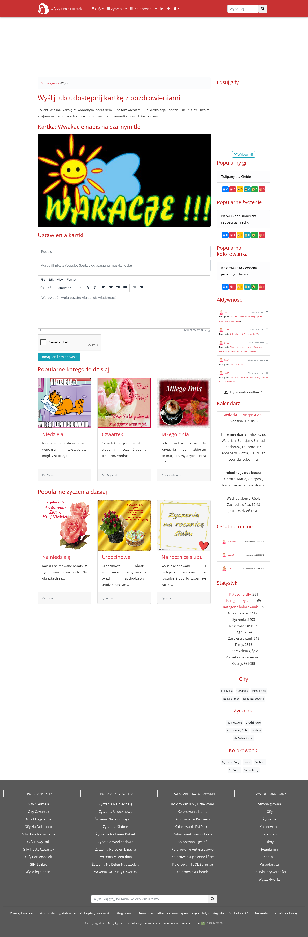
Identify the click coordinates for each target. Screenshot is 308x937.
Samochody (251, 770)
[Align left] (103, 287)
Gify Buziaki (38, 864)
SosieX (231, 554)
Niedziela (52, 434)
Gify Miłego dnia (38, 819)
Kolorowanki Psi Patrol (192, 826)
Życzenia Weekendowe (115, 841)
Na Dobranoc (231, 699)
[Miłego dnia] (183, 403)
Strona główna (269, 804)
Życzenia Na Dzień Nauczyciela (115, 864)
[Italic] (94, 287)
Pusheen (260, 762)
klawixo (232, 541)
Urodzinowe (116, 556)
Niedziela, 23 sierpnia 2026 (243, 415)
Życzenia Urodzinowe (115, 811)
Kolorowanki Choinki (192, 872)
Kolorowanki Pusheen (192, 819)
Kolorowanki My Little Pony (192, 804)
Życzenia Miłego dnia (115, 857)
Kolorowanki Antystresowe (192, 849)
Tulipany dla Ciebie (236, 176)
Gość (226, 312)
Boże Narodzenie (253, 699)
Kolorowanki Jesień (192, 841)
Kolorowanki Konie (192, 811)
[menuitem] (43, 279)
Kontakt (269, 857)
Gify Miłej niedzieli (38, 872)
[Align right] (118, 287)
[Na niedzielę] (64, 525)
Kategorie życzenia (240, 600)
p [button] (40, 330)
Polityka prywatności (269, 872)
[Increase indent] (141, 287)
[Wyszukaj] (262, 9)
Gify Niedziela (38, 804)
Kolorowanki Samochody (192, 834)
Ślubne (256, 730)
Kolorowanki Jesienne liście (192, 857)
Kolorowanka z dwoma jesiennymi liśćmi (239, 271)
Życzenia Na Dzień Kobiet (115, 834)
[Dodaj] (168, 9)
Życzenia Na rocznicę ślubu (115, 819)
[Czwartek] (124, 403)
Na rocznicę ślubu (182, 556)
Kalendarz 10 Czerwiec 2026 (244, 334)
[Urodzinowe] (124, 525)
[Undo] (42, 287)
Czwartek (112, 434)
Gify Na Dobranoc (39, 826)
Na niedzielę (56, 556)
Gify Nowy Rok (38, 841)
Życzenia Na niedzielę (115, 804)
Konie (247, 762)
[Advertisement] (154, 46)
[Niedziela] (64, 403)
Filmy (269, 841)
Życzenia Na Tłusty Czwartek (115, 872)
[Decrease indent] (134, 287)
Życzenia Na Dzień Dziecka (115, 849)
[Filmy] (161, 9)
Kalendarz (269, 834)
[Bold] (87, 287)
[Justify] (125, 287)
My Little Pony (231, 762)
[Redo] (49, 287)
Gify (97, 8)
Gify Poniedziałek (38, 857)
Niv (229, 568)
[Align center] (110, 287)
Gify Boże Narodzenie (38, 834)
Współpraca (269, 864)
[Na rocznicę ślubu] (183, 525)
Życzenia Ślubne (115, 826)
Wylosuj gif (245, 154)
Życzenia (117, 8)
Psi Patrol (234, 770)
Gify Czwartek (38, 811)
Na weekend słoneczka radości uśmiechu (239, 219)
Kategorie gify (240, 594)
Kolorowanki (144, 8)
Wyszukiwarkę (237, 364)
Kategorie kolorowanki (241, 607)
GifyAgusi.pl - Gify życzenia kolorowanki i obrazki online (154, 923)
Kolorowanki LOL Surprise (192, 864)
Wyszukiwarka (270, 879)
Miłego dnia (175, 434)
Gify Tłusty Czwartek (38, 849)
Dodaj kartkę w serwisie (59, 357)
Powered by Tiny (195, 330)
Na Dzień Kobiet (244, 738)
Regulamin (269, 849)
